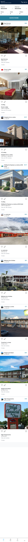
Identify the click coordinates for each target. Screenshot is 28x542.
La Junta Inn (7, 214)
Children (21, 11)
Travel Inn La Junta (9, 306)
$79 (26, 399)
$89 (26, 23)
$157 (25, 117)
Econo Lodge (7, 69)
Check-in (3, 6)
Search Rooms (14, 18)
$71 (26, 306)
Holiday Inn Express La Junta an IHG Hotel (12, 204)
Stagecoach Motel (9, 352)
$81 (26, 69)
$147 (25, 165)
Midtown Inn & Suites (9, 260)
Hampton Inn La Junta (10, 117)
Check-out (17, 6)
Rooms (2, 11)
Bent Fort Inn (7, 23)
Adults (11, 11)
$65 (26, 352)
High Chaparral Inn (9, 399)
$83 (26, 214)
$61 (26, 260)
